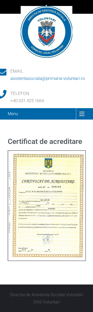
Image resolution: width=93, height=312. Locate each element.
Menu (13, 113)
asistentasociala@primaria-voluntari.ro (47, 78)
